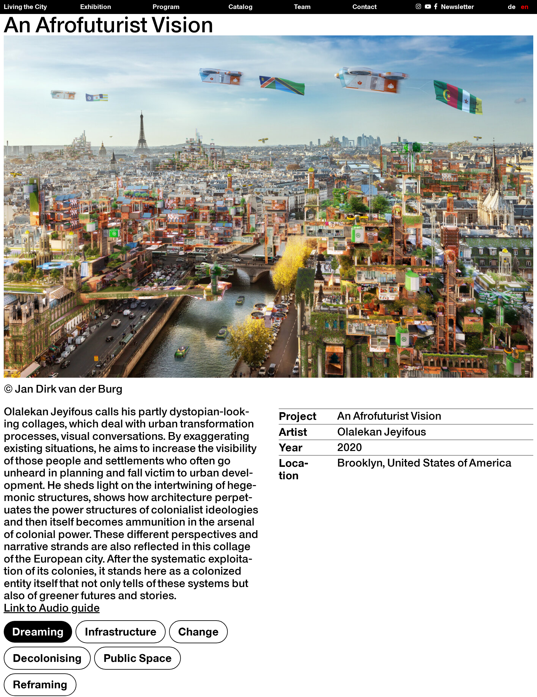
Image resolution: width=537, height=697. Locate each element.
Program (166, 6)
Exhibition (95, 6)
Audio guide (52, 607)
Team (302, 6)
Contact (364, 6)
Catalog (240, 6)
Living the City (25, 6)
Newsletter (457, 6)
